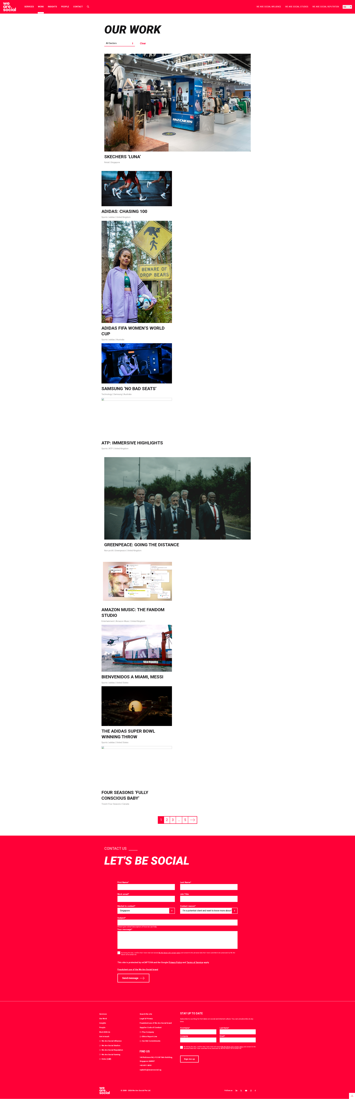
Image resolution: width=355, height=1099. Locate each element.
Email (222, 1036)
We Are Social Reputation (325, 7)
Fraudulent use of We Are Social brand (156, 1023)
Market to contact (126, 906)
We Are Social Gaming (111, 1054)
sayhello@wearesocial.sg (150, 1070)
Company (184, 1036)
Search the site (146, 1014)
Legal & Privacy (146, 1019)
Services (29, 7)
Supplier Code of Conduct (150, 1027)
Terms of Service (195, 962)
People (65, 7)
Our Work (103, 1019)
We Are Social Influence (269, 7)
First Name (123, 882)
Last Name (185, 882)
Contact (78, 7)
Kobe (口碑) (106, 1059)
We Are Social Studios (296, 7)
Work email (123, 894)
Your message (124, 929)
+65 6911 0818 (145, 1065)
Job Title (184, 894)
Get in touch (104, 1036)
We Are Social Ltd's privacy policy (170, 953)
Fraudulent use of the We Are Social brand (137, 969)
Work (41, 7)
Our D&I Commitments (151, 1041)
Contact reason (188, 906)
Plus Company (148, 1032)
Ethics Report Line (149, 1036)
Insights (52, 7)
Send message (130, 978)
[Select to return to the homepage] (7, 7)
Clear (143, 43)
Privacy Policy (175, 962)
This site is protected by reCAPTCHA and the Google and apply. (163, 962)
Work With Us (104, 1032)
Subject (121, 918)
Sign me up (189, 1059)
